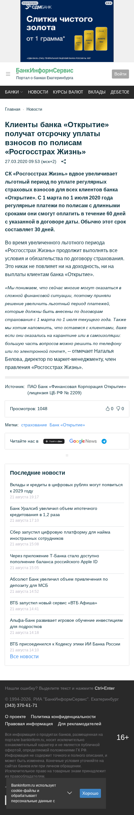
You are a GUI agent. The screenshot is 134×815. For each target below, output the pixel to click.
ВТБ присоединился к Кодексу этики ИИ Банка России (65, 643)
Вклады (97, 92)
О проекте (15, 716)
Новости (38, 92)
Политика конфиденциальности (63, 716)
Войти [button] (120, 73)
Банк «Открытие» (67, 424)
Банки (12, 92)
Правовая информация (29, 723)
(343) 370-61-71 (21, 705)
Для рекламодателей (79, 723)
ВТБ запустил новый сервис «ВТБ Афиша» (53, 602)
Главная (12, 109)
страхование (34, 424)
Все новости (24, 656)
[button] (8, 74)
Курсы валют (68, 92)
